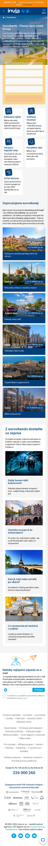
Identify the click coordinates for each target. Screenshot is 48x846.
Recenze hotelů (34, 718)
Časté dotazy (10, 728)
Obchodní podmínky (14, 731)
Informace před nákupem (31, 728)
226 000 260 (24, 772)
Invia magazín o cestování (33, 735)
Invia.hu (39, 827)
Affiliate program (26, 744)
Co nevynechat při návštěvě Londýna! (23, 627)
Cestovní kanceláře (12, 715)
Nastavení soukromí (32, 757)
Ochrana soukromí (12, 757)
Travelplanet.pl (11, 829)
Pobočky (9, 748)
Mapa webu (25, 738)
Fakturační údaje (33, 731)
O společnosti (35, 748)
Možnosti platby (11, 735)
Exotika (9, 718)
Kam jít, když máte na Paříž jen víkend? (22, 580)
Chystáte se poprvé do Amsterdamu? (20, 531)
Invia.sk (32, 827)
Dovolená (27, 715)
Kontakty (24, 751)
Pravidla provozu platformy (24, 761)
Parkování (20, 718)
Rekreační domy (24, 722)
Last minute (39, 715)
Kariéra (39, 744)
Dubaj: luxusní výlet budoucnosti (18, 482)
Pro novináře (10, 744)
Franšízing (21, 748)
